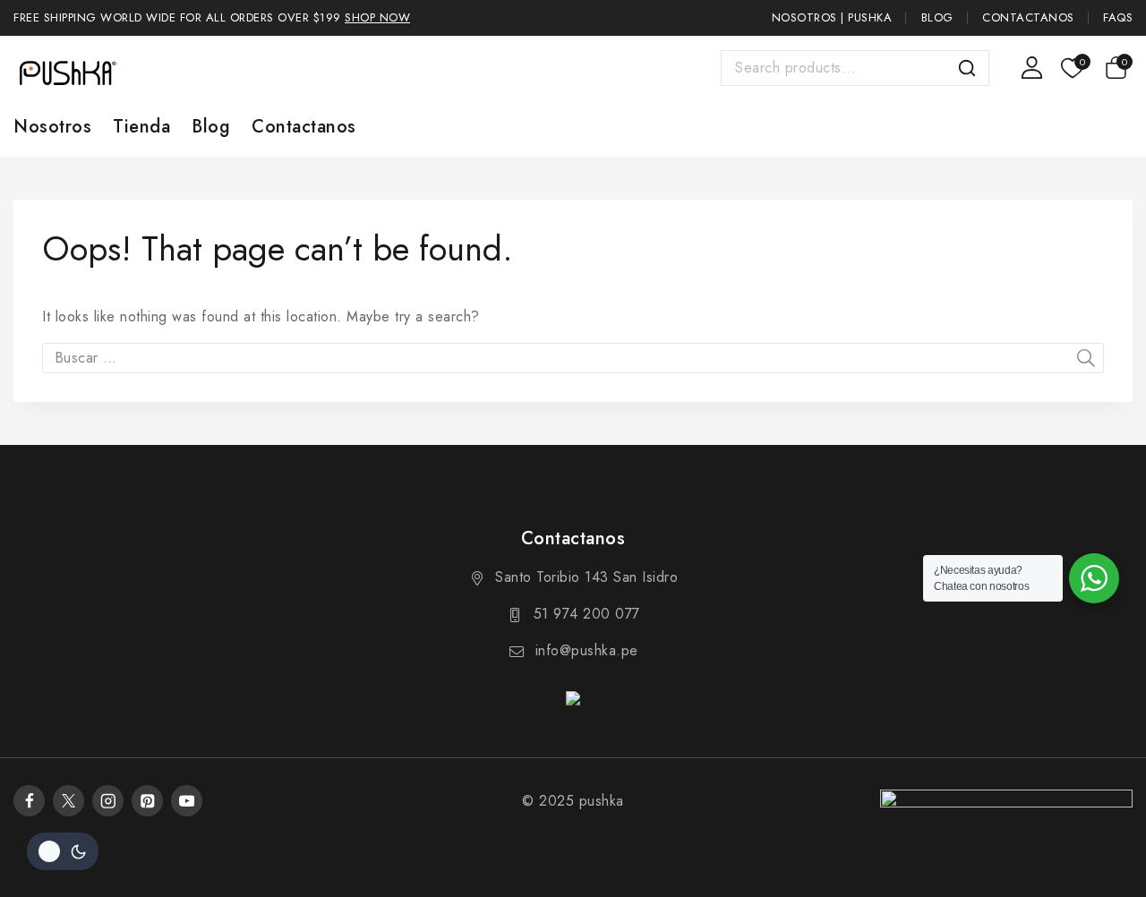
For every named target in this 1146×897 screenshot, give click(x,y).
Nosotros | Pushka (832, 17)
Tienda (141, 127)
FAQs (1118, 17)
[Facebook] (29, 800)
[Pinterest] (147, 800)
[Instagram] (108, 800)
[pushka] (67, 72)
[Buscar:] (573, 357)
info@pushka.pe (586, 650)
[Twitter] (68, 800)
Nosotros (52, 127)
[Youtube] (186, 800)
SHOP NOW (377, 17)
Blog (937, 17)
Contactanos (1028, 17)
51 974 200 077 (587, 613)
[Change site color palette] (62, 851)
